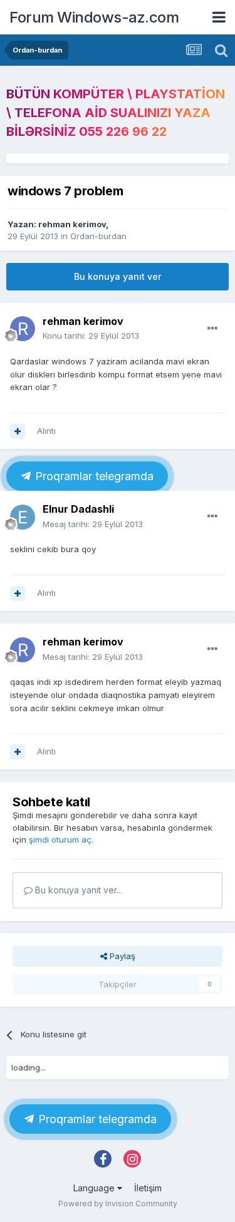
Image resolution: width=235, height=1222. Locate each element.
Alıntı (46, 431)
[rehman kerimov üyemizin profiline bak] (22, 328)
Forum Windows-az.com (94, 17)
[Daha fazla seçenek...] (212, 328)
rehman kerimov (72, 224)
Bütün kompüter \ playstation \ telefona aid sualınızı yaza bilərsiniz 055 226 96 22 (115, 112)
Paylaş (121, 956)
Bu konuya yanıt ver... (77, 890)
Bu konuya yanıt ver (117, 276)
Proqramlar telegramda (93, 476)
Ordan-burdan (98, 236)
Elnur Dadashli (78, 509)
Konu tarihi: (91, 336)
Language (95, 1188)
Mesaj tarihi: (93, 524)
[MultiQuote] (17, 431)
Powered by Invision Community (117, 1203)
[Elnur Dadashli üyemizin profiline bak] (22, 517)
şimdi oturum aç (60, 839)
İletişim (148, 1188)
